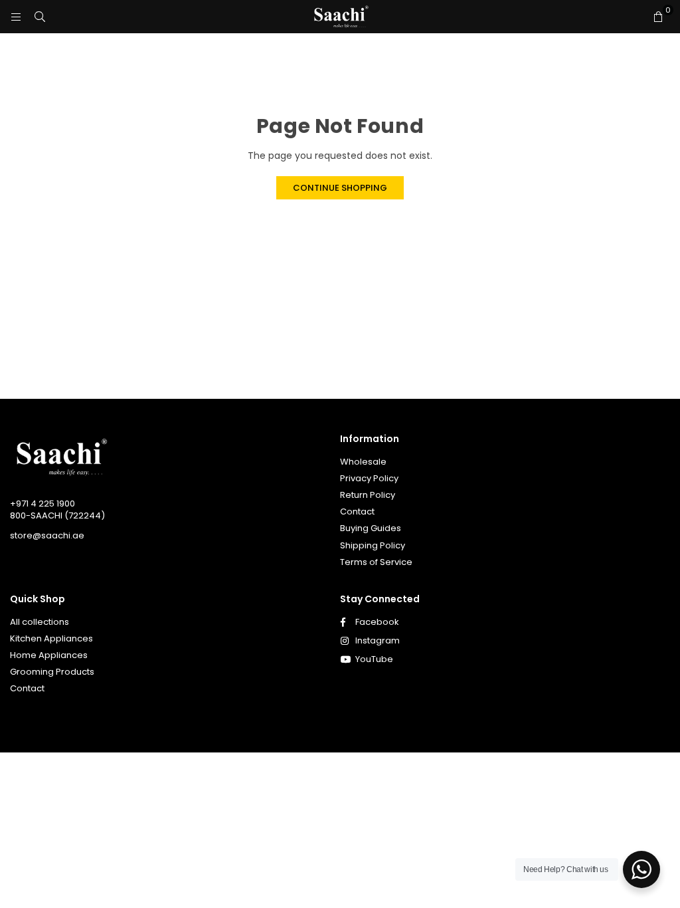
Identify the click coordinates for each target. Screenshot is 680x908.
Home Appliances (49, 655)
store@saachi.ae (47, 535)
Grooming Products (52, 671)
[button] (658, 17)
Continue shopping (340, 187)
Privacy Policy (369, 478)
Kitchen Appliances (51, 638)
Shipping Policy (372, 545)
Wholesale (363, 461)
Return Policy (367, 495)
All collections (39, 622)
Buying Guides (370, 528)
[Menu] (16, 16)
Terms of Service (376, 562)
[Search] (40, 16)
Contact (357, 511)
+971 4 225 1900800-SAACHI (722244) (57, 509)
